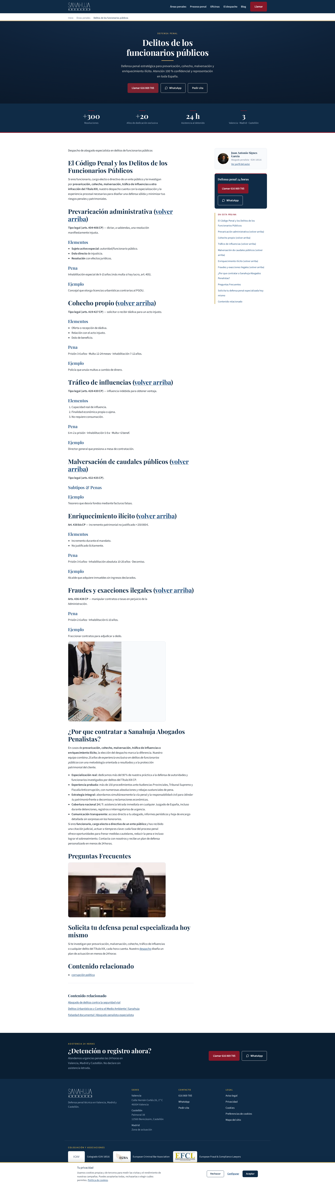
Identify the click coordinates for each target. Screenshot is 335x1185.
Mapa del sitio (233, 1120)
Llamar (259, 7)
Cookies (230, 1108)
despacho (145, 949)
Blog (243, 7)
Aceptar (250, 1174)
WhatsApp (175, 88)
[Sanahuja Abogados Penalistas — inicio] (79, 6)
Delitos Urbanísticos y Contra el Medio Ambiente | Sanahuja (104, 1009)
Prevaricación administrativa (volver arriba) (241, 232)
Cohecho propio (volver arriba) (234, 238)
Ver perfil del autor (240, 164)
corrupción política (83, 975)
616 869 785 (185, 1096)
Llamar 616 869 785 (143, 88)
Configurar (233, 1174)
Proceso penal (198, 7)
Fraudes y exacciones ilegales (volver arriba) (241, 267)
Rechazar (215, 1174)
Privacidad (231, 1102)
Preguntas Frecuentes (229, 284)
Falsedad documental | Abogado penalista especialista (101, 1015)
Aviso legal (231, 1096)
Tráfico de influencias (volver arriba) (237, 244)
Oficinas (215, 7)
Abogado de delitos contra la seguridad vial (94, 1002)
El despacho (230, 7)
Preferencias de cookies (239, 1114)
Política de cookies (98, 1180)
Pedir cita (197, 88)
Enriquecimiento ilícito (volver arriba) (238, 261)
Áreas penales (178, 7)
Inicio (70, 18)
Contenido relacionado (230, 301)
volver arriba (135, 303)
